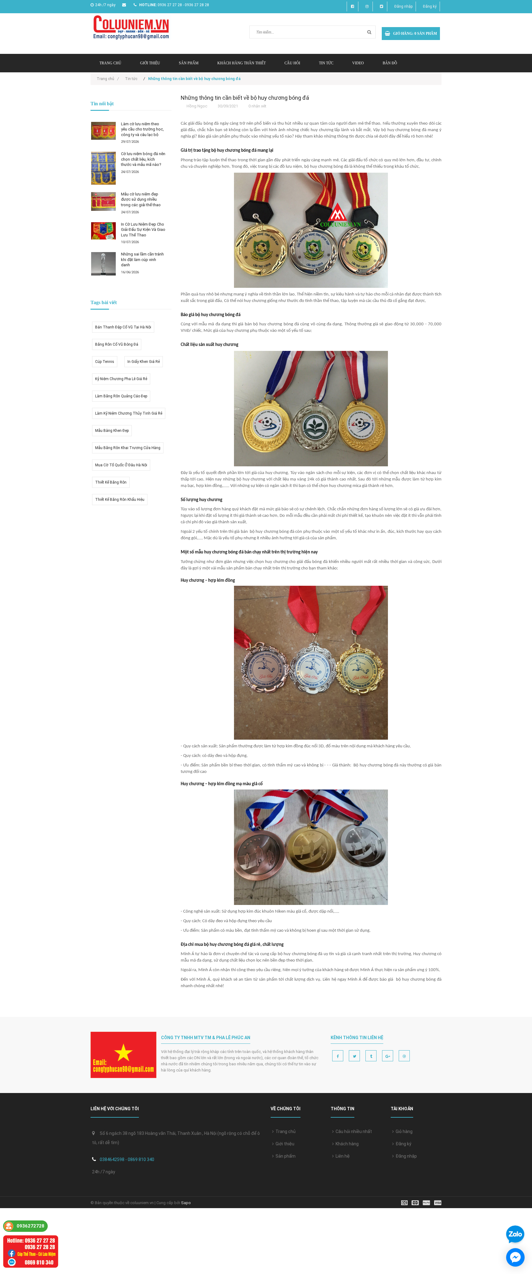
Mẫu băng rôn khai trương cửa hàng (127, 448)
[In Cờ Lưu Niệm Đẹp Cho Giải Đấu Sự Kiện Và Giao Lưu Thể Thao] (103, 231)
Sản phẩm (189, 63)
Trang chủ (110, 63)
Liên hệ (342, 1156)
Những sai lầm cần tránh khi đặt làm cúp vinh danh (142, 259)
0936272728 (30, 1226)
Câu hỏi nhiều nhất (353, 1131)
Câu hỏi (292, 63)
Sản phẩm (285, 1156)
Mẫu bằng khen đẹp (112, 430)
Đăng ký (430, 6)
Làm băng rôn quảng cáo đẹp (121, 396)
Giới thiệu (150, 63)
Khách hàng (346, 1143)
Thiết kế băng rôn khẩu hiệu (119, 499)
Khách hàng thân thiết (241, 63)
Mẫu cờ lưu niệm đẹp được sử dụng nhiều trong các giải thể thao (141, 199)
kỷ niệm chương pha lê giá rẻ (121, 379)
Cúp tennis (104, 362)
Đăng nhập (403, 6)
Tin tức (326, 63)
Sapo (186, 1202)
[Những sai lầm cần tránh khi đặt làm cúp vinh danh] (103, 263)
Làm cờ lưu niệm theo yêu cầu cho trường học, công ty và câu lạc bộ (142, 129)
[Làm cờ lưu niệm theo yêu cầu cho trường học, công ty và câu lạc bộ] (103, 131)
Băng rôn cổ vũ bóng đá (116, 344)
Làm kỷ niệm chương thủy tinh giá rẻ (128, 413)
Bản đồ (390, 63)
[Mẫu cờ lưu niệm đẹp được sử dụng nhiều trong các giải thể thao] (103, 201)
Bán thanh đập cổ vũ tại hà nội (123, 327)
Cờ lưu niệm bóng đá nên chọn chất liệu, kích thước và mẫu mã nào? (143, 159)
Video (358, 63)
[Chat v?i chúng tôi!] (515, 1257)
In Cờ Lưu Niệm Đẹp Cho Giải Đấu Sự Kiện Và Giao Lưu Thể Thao (143, 229)
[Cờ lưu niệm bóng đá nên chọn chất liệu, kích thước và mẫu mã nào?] (103, 168)
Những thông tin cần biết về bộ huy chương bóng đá (245, 97)
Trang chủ (285, 1131)
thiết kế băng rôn (111, 482)
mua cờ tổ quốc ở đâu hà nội (121, 465)
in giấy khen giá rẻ (143, 362)
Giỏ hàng (403, 1131)
